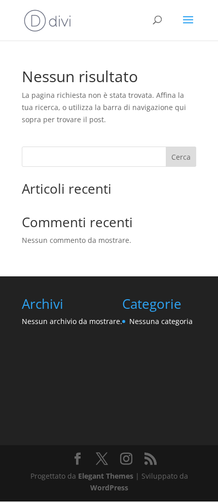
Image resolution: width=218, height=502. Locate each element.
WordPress (109, 487)
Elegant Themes (105, 476)
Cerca (181, 157)
